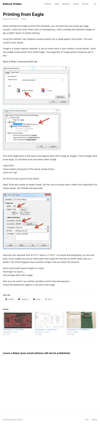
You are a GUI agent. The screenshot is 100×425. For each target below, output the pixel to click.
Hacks (23, 19)
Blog (57, 4)
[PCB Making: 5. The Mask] (17, 320)
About (76, 4)
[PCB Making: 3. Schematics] (49, 320)
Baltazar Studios (12, 3)
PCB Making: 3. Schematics (46, 329)
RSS (87, 420)
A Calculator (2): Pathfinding (78, 329)
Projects (48, 4)
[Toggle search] (95, 4)
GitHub (85, 4)
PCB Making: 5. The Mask (13, 329)
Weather (66, 4)
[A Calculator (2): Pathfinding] (81, 320)
